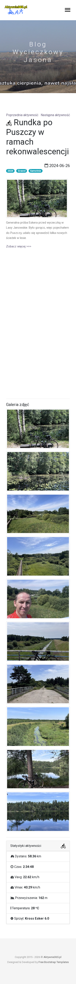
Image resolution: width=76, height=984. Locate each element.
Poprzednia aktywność (22, 115)
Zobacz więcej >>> (18, 246)
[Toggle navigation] (67, 10)
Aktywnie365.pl (52, 957)
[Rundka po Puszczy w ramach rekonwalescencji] (37, 198)
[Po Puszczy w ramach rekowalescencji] (38, 429)
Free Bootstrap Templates (54, 962)
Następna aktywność (55, 115)
